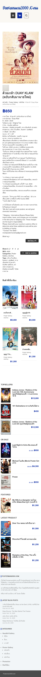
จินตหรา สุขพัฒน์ (8, 260)
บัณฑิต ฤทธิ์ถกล (8, 264)
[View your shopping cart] (19, 15)
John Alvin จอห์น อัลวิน (10, 616)
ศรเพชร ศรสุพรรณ (9, 265)
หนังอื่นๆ (7, 653)
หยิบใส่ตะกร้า (32, 241)
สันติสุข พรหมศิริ (8, 269)
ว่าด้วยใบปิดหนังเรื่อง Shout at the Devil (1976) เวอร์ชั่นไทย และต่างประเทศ (21, 605)
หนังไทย (21, 102)
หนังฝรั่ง (7, 650)
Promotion (6, 661)
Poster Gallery (13, 102)
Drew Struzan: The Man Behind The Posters (17, 611)
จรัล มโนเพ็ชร (12, 258)
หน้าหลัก (5, 102)
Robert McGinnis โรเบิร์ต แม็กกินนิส (14, 621)
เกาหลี (6, 643)
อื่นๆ (5, 639)
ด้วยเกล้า (12, 262)
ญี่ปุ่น (6, 636)
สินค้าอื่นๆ (6, 665)
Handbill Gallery (8, 633)
